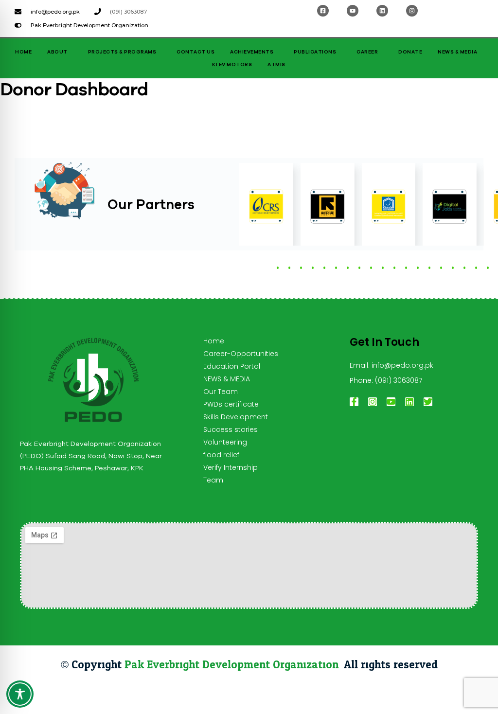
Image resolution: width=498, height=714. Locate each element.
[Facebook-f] (354, 401)
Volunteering (225, 442)
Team (213, 480)
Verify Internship (230, 467)
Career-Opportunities (240, 353)
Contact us (195, 51)
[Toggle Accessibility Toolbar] (20, 694)
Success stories (230, 429)
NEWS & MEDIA (457, 51)
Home (23, 51)
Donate (410, 51)
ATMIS (276, 64)
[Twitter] (428, 401)
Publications (315, 51)
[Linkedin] (382, 11)
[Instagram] (412, 11)
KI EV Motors (232, 64)
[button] (278, 268)
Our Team (220, 391)
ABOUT (57, 51)
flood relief (221, 455)
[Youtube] (352, 11)
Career (367, 51)
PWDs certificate (231, 404)
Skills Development (235, 417)
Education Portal (231, 366)
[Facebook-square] (323, 11)
